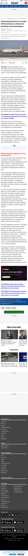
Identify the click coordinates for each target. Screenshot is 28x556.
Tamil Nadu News (5, 497)
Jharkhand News (5, 492)
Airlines (14, 308)
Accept (12, 554)
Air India (8, 308)
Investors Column (5, 431)
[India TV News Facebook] (24, 0)
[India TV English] (15, 3)
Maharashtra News (18, 486)
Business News (4, 470)
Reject (20, 554)
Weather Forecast (5, 445)
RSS (19, 540)
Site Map (6, 538)
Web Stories (3, 438)
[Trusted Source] (12, 63)
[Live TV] (26, 3)
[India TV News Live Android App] (6, 522)
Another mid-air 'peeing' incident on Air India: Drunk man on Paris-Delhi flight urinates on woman (13, 286)
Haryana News (4, 490)
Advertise (3, 425)
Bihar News (3, 486)
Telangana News (17, 490)
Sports (20, 6)
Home (2, 6)
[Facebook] (2, 515)
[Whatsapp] (23, 63)
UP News (3, 499)
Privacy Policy (21, 538)
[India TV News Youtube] (26, 0)
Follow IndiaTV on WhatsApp (13, 312)
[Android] (22, 0)
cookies (5, 554)
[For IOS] (18, 530)
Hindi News (3, 433)
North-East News (5, 495)
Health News (4, 472)
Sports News (4, 465)
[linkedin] (16, 515)
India (11, 6)
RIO (15, 540)
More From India (14, 327)
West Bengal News (18, 492)
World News (3, 457)
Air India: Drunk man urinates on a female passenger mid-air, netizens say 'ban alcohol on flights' (14, 116)
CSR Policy (10, 540)
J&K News (3, 505)
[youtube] (12, 515)
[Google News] (4, 63)
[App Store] (18, 522)
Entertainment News (5, 463)
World (15, 6)
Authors (2, 437)
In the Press (3, 429)
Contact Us (3, 421)
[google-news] (19, 515)
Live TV (2, 435)
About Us (3, 423)
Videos (7, 6)
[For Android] (6, 530)
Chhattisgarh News (5, 501)
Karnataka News (4, 507)
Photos (2, 459)
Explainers (3, 468)
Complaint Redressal (5, 427)
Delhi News (3, 488)
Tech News (3, 467)
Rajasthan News (17, 488)
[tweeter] (5, 515)
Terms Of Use (13, 538)
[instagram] (9, 515)
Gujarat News (4, 503)
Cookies (4, 551)
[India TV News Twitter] (25, 0)
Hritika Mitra (8, 29)
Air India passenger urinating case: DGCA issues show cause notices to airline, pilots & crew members (13, 293)
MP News (3, 493)
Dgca (3, 308)
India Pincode (4, 447)
